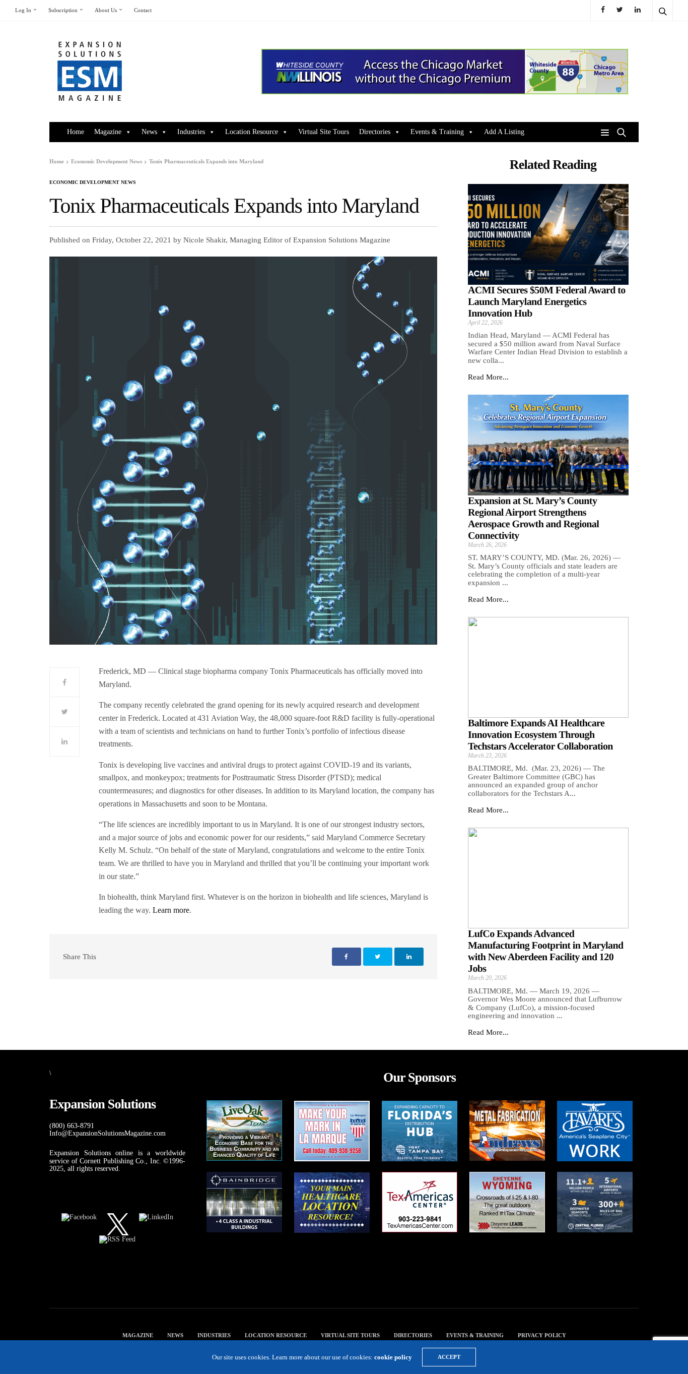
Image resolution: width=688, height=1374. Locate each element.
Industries (191, 132)
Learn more (171, 910)
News (149, 132)
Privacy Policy (542, 1335)
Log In (23, 10)
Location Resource (251, 132)
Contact (143, 10)
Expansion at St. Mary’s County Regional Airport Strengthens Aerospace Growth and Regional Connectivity (533, 518)
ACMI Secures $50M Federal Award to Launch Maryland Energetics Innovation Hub (547, 302)
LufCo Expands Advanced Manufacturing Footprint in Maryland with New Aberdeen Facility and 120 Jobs (545, 951)
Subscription (63, 10)
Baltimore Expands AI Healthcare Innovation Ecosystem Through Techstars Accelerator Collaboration (540, 735)
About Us (106, 10)
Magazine (107, 132)
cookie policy (393, 1357)
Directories (374, 132)
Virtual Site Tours (323, 132)
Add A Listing (504, 132)
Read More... (488, 377)
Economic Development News (92, 182)
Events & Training (437, 132)
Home (75, 132)
